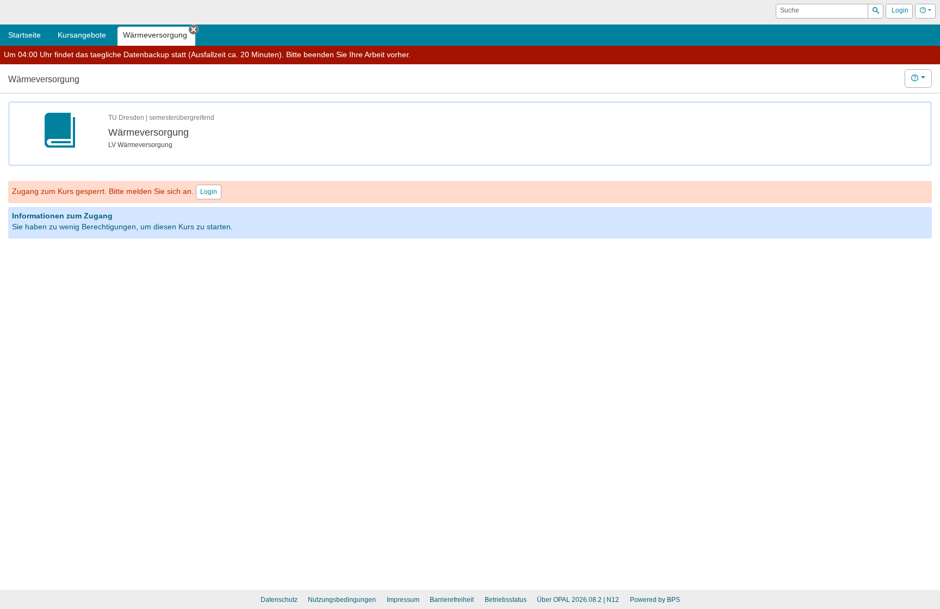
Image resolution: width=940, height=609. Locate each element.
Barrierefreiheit (452, 600)
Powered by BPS (655, 600)
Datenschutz (279, 600)
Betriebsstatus (506, 600)
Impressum (403, 600)
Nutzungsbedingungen (342, 600)
